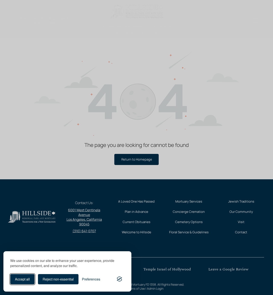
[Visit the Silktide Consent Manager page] (119, 279)
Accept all (22, 279)
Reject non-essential (58, 279)
